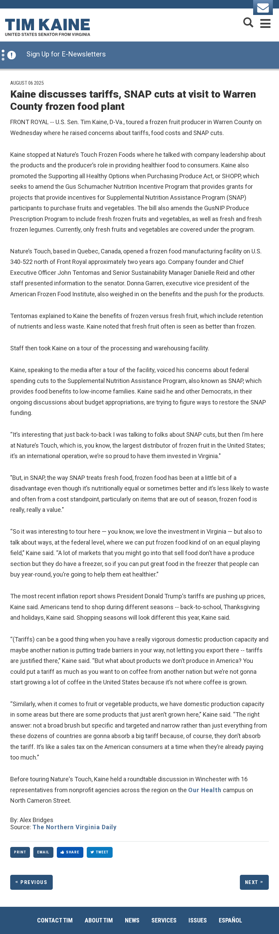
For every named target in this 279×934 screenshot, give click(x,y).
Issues (197, 920)
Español (230, 920)
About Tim (99, 920)
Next (252, 882)
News (132, 920)
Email (43, 852)
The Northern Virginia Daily (74, 827)
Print (20, 852)
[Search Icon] (248, 22)
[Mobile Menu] (265, 22)
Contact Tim (55, 920)
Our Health (204, 790)
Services (164, 920)
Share (73, 852)
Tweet (102, 852)
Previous (33, 882)
